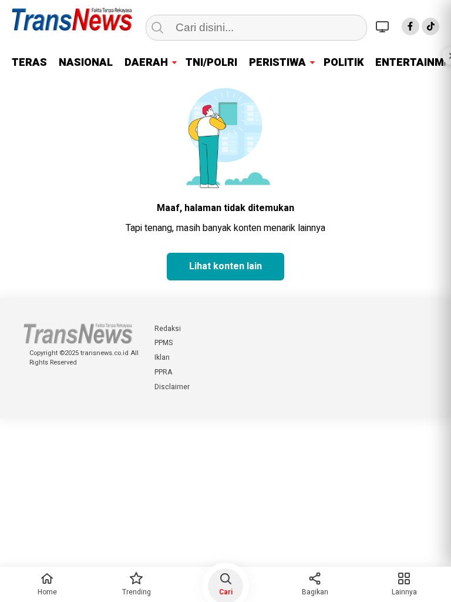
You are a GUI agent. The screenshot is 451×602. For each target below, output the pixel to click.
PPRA (163, 372)
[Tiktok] (430, 26)
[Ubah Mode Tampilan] (384, 26)
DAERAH (146, 63)
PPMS (163, 342)
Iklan (162, 357)
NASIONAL (86, 63)
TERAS (29, 63)
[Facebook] (410, 26)
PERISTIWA (277, 63)
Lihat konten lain (225, 266)
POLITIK (344, 63)
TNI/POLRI (211, 63)
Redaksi (167, 328)
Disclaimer (172, 387)
